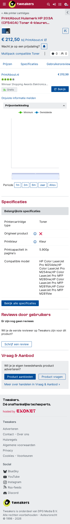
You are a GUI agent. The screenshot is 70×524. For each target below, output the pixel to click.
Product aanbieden (20, 376)
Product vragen (52, 376)
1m (17, 185)
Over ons (23, 434)
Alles (52, 185)
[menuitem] (48, 4)
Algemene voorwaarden (19, 445)
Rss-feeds (14, 487)
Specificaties (29, 64)
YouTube (14, 476)
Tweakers (9, 511)
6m (34, 185)
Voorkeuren (25, 456)
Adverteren (10, 429)
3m (26, 185)
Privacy (8, 450)
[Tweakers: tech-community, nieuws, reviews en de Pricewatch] (21, 4)
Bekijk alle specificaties (20, 303)
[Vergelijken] (65, 31)
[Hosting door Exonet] (19, 411)
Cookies (8, 456)
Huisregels (10, 439)
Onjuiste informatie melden (18, 98)
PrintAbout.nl (10, 74)
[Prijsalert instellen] (44, 46)
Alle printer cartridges (16, 13)
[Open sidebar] (67, 12)
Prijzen (7, 64)
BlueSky (13, 471)
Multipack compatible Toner (20, 53)
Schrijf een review (16, 344)
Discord (13, 493)
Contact (8, 434)
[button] (4, 4)
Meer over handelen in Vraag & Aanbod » (32, 384)
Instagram (14, 482)
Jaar (42, 185)
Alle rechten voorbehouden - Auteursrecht (30, 515)
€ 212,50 (63, 74)
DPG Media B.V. (48, 511)
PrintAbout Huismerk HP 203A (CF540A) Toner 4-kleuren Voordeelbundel (27, 22)
